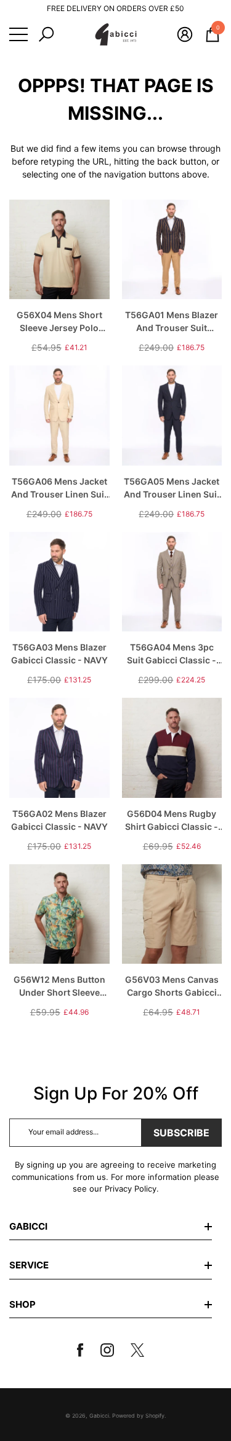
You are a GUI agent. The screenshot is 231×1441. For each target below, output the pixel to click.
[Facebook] (85, 1350)
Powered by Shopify (138, 1415)
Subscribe (181, 1133)
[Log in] (185, 34)
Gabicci (99, 1415)
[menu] (18, 34)
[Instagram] (111, 1350)
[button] (46, 34)
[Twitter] (142, 1350)
